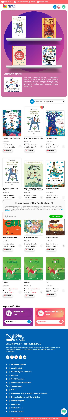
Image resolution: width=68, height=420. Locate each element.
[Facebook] (7, 357)
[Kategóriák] (64, 411)
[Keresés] (54, 7)
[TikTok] (20, 357)
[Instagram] (12, 357)
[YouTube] (16, 357)
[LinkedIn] (24, 357)
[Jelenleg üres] (59, 7)
